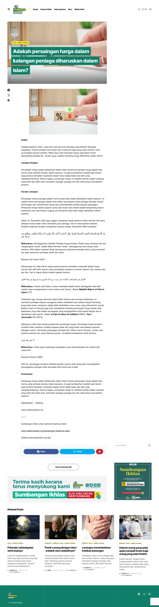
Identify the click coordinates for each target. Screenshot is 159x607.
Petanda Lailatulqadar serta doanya (20, 549)
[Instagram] (150, 594)
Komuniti (48, 543)
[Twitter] (144, 594)
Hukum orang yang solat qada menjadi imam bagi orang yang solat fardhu (133, 550)
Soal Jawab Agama (20, 42)
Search (149, 445)
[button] (8, 9)
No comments (15, 572)
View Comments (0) (63, 467)
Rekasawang (17, 603)
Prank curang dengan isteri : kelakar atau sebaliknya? (60, 549)
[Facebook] (139, 594)
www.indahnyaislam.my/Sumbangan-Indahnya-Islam (45, 431)
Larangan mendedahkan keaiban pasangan (96, 549)
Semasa (56, 543)
